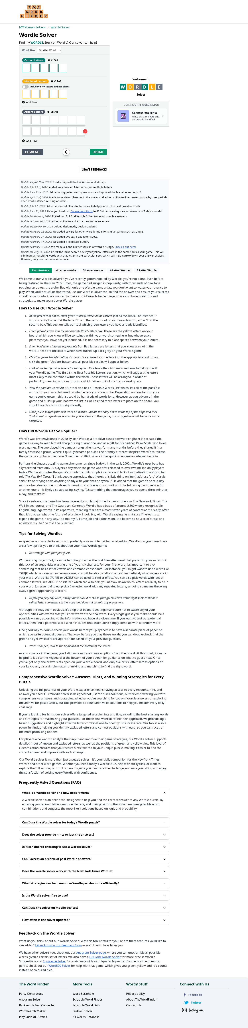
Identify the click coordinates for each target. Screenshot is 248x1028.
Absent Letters (33, 111)
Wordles (135, 541)
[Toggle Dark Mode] (66, 152)
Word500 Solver (59, 966)
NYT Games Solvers (32, 27)
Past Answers (40, 270)
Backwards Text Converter (37, 1005)
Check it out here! (125, 247)
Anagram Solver (30, 999)
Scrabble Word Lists (86, 1005)
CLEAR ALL (32, 152)
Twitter (193, 1002)
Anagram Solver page (91, 953)
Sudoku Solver (82, 1011)
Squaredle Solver (54, 961)
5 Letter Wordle (93, 270)
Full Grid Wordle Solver (105, 957)
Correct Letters (33, 60)
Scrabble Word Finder (87, 999)
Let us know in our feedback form (58, 945)
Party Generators (31, 994)
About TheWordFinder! (141, 999)
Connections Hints (81, 211)
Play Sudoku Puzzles (33, 1017)
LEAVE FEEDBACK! (94, 169)
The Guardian (61, 506)
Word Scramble (83, 994)
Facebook (193, 995)
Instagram (193, 1010)
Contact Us (133, 1005)
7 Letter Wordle (146, 270)
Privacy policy (135, 994)
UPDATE (98, 152)
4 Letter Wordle (66, 270)
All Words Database (86, 1017)
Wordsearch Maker (32, 1011)
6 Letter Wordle (120, 270)
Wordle (117, 279)
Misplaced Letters (35, 81)
